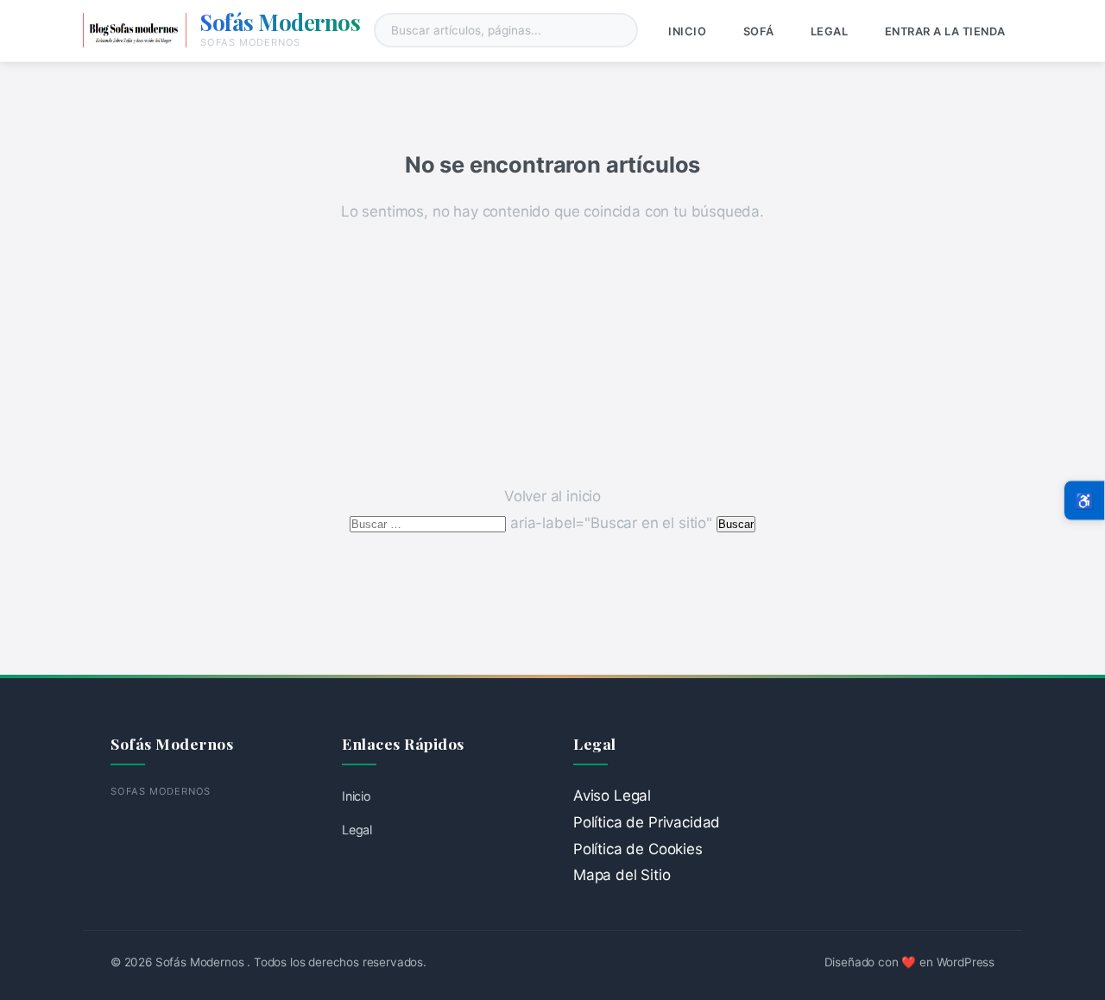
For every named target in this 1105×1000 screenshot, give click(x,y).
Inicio (687, 31)
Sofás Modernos (280, 21)
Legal (830, 31)
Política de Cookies (638, 849)
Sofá (758, 31)
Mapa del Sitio (622, 875)
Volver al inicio (552, 496)
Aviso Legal (612, 795)
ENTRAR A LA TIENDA (945, 31)
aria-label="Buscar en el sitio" (533, 522)
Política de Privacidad (646, 822)
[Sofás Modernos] (134, 30)
